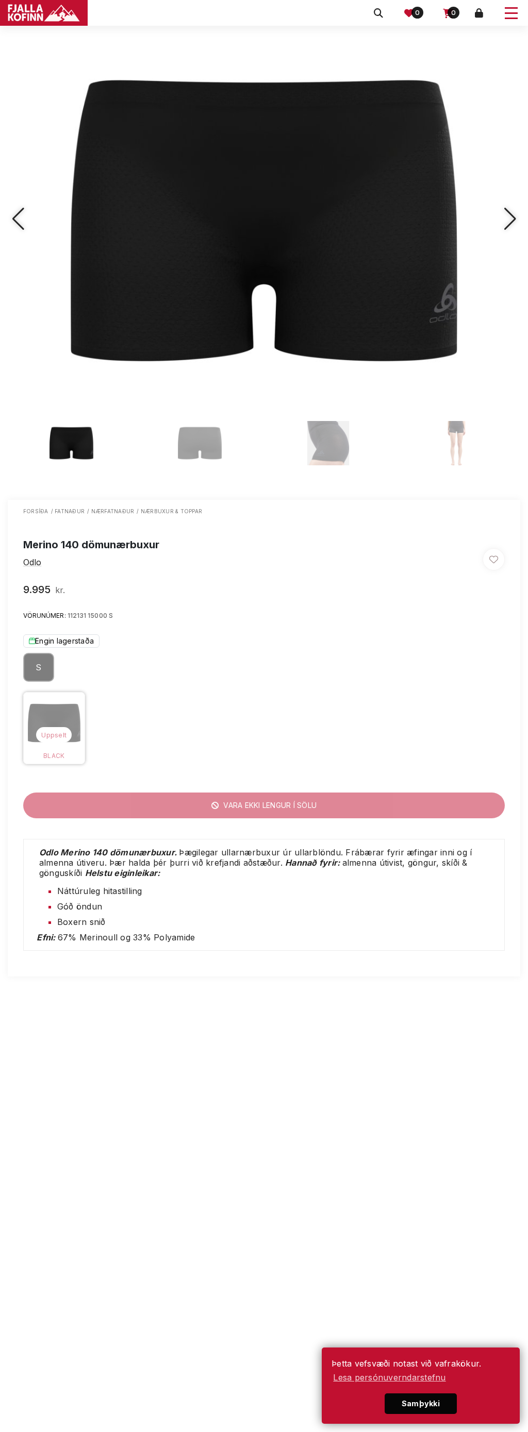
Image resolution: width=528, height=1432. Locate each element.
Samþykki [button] (421, 1403)
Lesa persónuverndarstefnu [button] (389, 1377)
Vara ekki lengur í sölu (269, 805)
